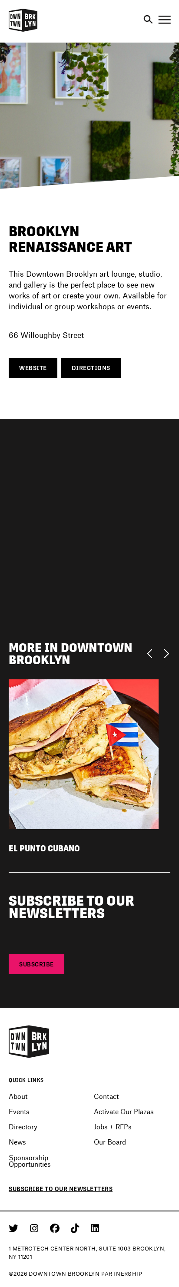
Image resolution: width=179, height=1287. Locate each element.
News (17, 1141)
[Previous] (152, 653)
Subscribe (36, 964)
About (18, 1096)
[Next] (166, 653)
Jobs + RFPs (113, 1126)
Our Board (110, 1141)
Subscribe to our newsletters (61, 1188)
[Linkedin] (95, 1228)
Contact (106, 1096)
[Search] (148, 19)
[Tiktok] (76, 1228)
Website (33, 367)
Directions (91, 367)
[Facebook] (56, 1228)
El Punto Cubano (44, 849)
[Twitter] (15, 1228)
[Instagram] (35, 1228)
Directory (23, 1126)
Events (19, 1111)
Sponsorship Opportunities (30, 1160)
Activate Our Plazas (124, 1111)
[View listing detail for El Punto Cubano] (84, 753)
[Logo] (23, 30)
